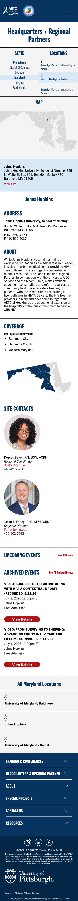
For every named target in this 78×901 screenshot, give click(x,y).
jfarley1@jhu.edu (15, 529)
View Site (10, 184)
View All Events (65, 555)
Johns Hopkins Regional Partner (54, 77)
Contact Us (14, 810)
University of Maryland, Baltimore (29, 703)
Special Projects (19, 798)
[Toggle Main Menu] (68, 10)
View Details (22, 619)
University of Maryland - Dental (27, 745)
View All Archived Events (61, 572)
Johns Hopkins (15, 724)
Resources (14, 822)
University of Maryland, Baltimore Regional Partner (58, 65)
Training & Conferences (24, 761)
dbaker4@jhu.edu (16, 465)
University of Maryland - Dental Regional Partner (57, 89)
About (10, 785)
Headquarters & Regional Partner (33, 773)
